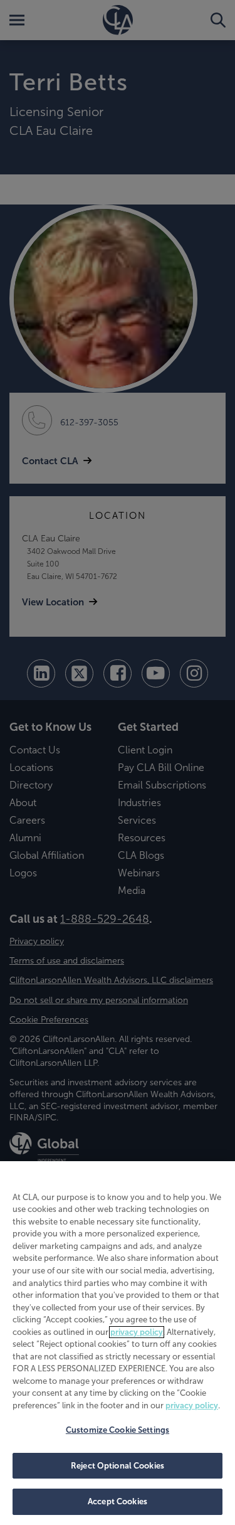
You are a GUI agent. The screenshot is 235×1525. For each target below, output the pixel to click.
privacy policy (136, 1332)
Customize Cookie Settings (117, 1430)
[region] (117, 1343)
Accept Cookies (117, 1501)
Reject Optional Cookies (117, 1465)
